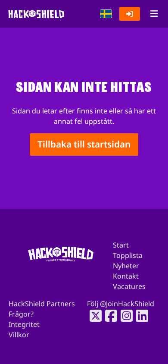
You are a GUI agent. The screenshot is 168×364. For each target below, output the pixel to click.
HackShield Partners (42, 303)
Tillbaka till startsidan (84, 144)
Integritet (24, 324)
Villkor (19, 334)
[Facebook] (109, 316)
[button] (106, 14)
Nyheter (126, 265)
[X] (93, 316)
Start (121, 245)
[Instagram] (124, 316)
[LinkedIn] (140, 316)
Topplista (128, 255)
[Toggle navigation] (154, 14)
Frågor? (21, 314)
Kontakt (126, 276)
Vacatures (129, 286)
